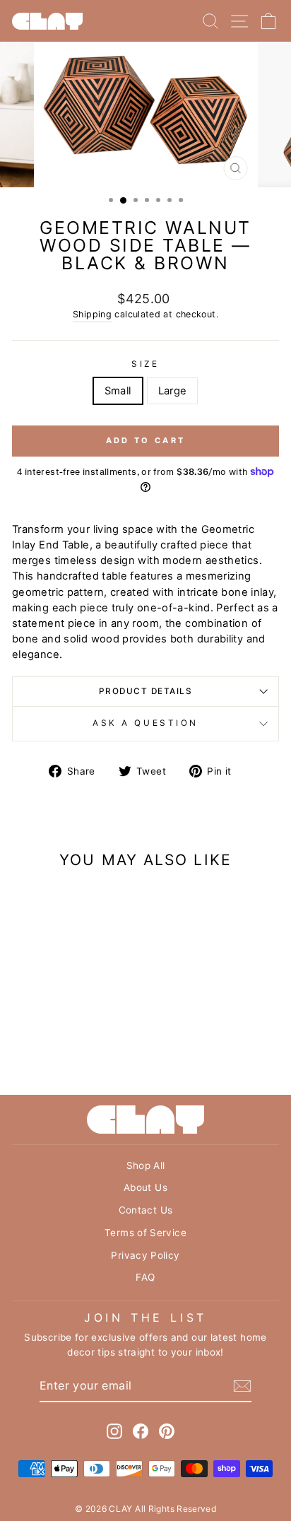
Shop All (145, 1165)
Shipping (92, 314)
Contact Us (146, 1210)
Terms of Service (145, 1232)
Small (118, 390)
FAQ (145, 1277)
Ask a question (145, 723)
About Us (145, 1187)
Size (145, 364)
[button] (145, 692)
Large (172, 390)
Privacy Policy (145, 1255)
